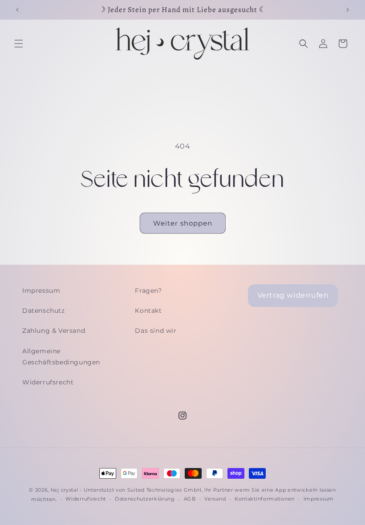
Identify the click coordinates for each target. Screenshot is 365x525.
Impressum (41, 291)
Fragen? (148, 291)
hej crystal (64, 490)
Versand (215, 499)
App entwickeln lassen (305, 490)
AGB (190, 499)
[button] (18, 43)
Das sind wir (155, 331)
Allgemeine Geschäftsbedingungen (61, 356)
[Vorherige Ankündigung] (17, 10)
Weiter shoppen (182, 223)
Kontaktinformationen (265, 499)
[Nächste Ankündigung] (347, 10)
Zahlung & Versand (53, 331)
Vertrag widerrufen (293, 295)
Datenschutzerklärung (145, 499)
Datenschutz (43, 311)
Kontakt (148, 311)
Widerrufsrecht (47, 382)
